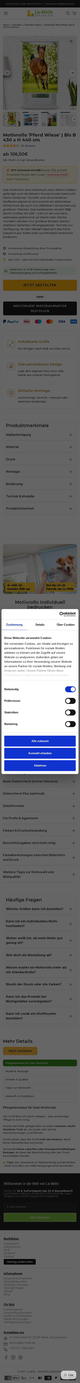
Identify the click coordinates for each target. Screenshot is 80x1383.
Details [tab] (40, 624)
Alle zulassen (40, 741)
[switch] (70, 701)
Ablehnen (40, 765)
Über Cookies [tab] (66, 624)
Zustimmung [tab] (14, 624)
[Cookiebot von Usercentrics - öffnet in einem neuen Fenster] (59, 614)
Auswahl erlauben (40, 753)
